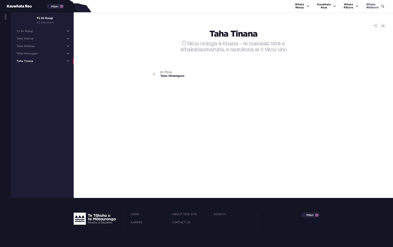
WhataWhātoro (372, 6)
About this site (184, 214)
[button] (68, 31)
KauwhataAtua (324, 6)
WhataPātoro (348, 6)
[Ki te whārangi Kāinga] (12, 6)
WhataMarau (299, 6)
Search (220, 214)
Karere (136, 222)
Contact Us (181, 222)
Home (135, 214)
